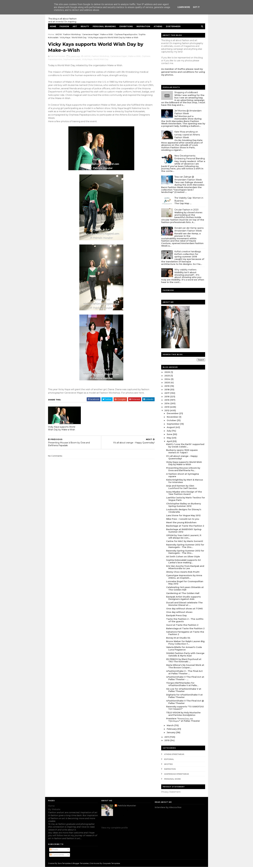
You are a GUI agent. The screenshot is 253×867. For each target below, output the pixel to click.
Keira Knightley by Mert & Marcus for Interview (184, 481)
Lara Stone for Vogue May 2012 (183, 515)
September (173, 424)
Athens (158, 26)
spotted (168, 764)
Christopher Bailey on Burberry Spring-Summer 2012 (183, 504)
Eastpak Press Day (176, 615)
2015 (167, 400)
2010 (167, 740)
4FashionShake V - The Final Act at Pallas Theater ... (184, 672)
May (169, 437)
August (171, 427)
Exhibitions (126, 26)
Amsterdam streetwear (176, 774)
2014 (167, 403)
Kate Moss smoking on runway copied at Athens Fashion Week (187, 134)
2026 (167, 372)
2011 (167, 737)
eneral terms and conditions (178, 72)
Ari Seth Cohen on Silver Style (183, 556)
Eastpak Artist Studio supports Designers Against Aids (183, 598)
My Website (54, 809)
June (170, 434)
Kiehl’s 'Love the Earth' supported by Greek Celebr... (185, 445)
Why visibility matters (185, 269)
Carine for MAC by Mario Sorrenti (184, 541)
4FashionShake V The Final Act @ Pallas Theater (185, 702)
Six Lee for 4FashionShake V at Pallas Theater (183, 690)
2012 (167, 410)
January (171, 732)
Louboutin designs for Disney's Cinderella (183, 510)
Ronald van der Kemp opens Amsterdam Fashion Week (189, 229)
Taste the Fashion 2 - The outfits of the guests (184, 620)
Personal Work (172, 779)
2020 (167, 382)
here (141, 392)
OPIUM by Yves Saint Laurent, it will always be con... (183, 536)
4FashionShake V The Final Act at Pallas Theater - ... (185, 678)
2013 (167, 407)
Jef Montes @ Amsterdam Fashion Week (188, 112)
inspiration (170, 769)
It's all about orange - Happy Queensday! (182, 457)
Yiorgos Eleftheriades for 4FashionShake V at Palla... (182, 684)
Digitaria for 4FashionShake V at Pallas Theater (184, 696)
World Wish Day (79, 37)
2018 (167, 389)
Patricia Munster (127, 805)
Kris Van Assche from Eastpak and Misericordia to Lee (185, 567)
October (172, 420)
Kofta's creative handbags (187, 251)
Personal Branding (104, 26)
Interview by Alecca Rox (168, 807)
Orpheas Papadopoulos (125, 34)
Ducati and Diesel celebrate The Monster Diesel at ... (184, 603)
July (169, 430)
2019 (167, 386)
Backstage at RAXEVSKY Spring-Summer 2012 (184, 530)
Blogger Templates (81, 863)
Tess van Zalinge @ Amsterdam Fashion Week (188, 178)
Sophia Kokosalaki (72, 59)
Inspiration (143, 26)
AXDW (58, 34)
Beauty (85, 26)
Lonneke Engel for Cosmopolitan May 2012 (184, 582)
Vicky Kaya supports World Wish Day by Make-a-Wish (61, 428)
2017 (167, 393)
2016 (167, 396)
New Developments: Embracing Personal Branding (189, 157)
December (173, 413)
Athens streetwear (174, 754)
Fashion (64, 26)
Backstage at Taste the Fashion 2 (185, 526)
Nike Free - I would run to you (182, 519)
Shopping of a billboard (186, 92)
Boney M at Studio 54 (178, 638)
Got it (196, 7)
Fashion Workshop (72, 34)
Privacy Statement (171, 792)
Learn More (183, 7)
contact (165, 63)
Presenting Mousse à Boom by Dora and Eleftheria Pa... (183, 469)
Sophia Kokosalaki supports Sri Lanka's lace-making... (183, 561)
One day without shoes (179, 612)
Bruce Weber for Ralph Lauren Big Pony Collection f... (185, 642)
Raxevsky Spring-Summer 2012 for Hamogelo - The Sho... (185, 546)
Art (75, 26)
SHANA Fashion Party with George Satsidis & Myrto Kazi (185, 654)
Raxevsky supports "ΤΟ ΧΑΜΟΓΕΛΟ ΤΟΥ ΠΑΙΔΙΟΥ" (185, 707)
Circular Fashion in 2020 (186, 209)
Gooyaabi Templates (111, 863)
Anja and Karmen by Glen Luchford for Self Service (181, 487)
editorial (169, 759)
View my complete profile (114, 827)
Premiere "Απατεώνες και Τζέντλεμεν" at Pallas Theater (183, 719)
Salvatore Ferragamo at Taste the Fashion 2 (185, 633)
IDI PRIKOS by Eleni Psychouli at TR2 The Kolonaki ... (183, 660)
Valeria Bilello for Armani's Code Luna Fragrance (184, 648)
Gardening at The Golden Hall (182, 593)
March (170, 725)
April (169, 441)
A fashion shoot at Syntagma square (182, 475)
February (172, 729)
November (173, 417)
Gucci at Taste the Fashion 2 (182, 625)
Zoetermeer (173, 26)
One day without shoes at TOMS (184, 608)
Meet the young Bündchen (181, 522)
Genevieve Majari (90, 34)
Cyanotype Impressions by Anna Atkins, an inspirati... (184, 576)
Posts (55, 849)
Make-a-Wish (106, 34)
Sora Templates (64, 863)
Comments (58, 854)
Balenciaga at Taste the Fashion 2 (185, 628)
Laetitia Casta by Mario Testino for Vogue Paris (185, 498)
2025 (167, 375)
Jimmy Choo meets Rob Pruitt (182, 572)
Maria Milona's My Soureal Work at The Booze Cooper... (185, 666)
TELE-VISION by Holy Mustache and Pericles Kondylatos (183, 713)
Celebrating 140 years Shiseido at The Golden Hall (185, 588)
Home (53, 26)
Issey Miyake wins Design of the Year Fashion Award (184, 493)
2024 (167, 379)
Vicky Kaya (65, 37)
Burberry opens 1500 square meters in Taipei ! (182, 451)
